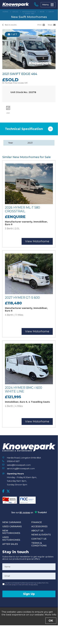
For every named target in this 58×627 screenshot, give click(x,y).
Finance (36, 522)
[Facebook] (3, 491)
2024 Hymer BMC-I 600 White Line (23, 389)
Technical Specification (24, 129)
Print (39, 25)
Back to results (10, 25)
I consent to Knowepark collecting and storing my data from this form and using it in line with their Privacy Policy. (26, 583)
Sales (15, 12)
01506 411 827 (13, 461)
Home (5, 12)
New (42, 12)
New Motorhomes (11, 532)
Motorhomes (29, 12)
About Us (37, 530)
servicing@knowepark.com (21, 468)
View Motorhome (37, 241)
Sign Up (29, 594)
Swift (51, 12)
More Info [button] (50, 614)
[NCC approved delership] (27, 500)
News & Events (41, 534)
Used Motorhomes (11, 538)
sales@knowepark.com (19, 465)
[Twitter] (8, 491)
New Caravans (11, 522)
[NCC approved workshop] (9, 500)
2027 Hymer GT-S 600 (22, 297)
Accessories (39, 526)
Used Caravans (12, 526)
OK (51, 620)
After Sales (10, 544)
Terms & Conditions (39, 544)
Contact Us (38, 538)
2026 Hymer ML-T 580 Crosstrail (22, 209)
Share (50, 25)
